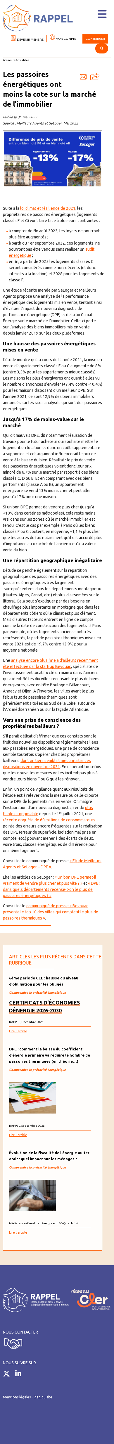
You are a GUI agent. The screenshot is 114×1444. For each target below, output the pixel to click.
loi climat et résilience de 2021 (47, 208)
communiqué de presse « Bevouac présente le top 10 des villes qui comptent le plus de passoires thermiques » (50, 911)
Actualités (22, 60)
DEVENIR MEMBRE (30, 39)
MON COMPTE (65, 38)
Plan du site (43, 1397)
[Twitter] (8, 1374)
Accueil (8, 60)
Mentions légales (17, 1397)
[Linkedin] (20, 1374)
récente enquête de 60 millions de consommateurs (49, 820)
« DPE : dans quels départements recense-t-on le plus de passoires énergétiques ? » (51, 889)
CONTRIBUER (95, 38)
